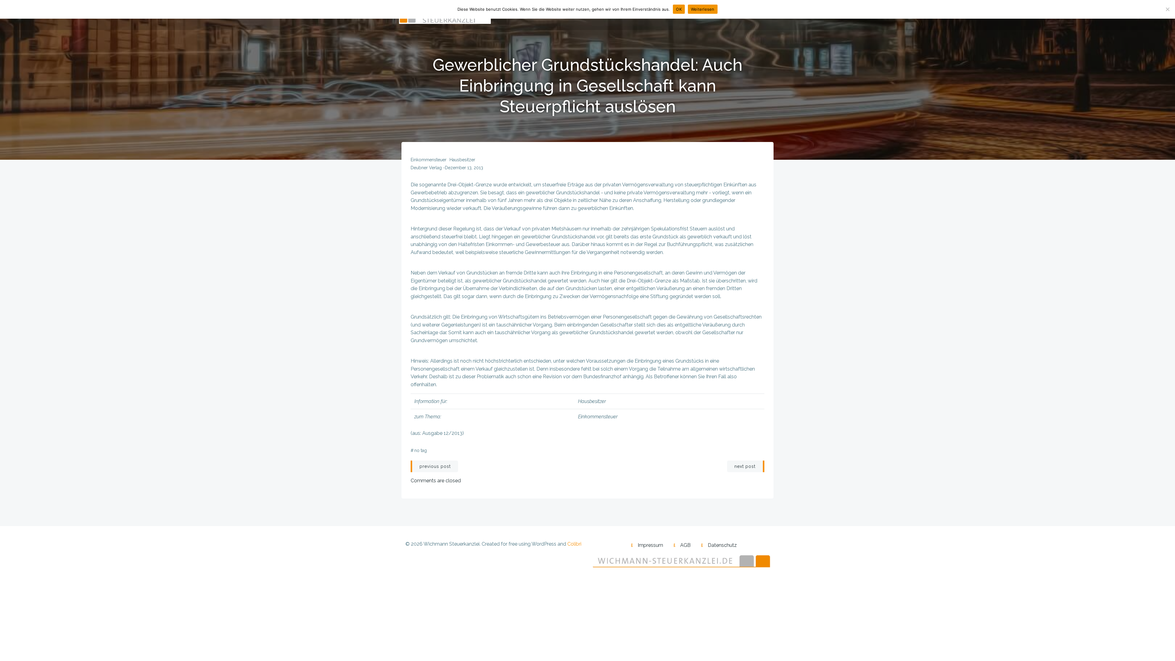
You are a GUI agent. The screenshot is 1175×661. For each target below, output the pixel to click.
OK (679, 9)
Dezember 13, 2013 (464, 167)
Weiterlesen (702, 9)
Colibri (574, 544)
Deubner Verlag (426, 167)
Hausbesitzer (462, 159)
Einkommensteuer (428, 159)
